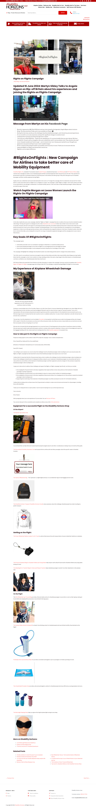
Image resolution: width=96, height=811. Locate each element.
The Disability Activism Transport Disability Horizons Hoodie (28, 504)
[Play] (15, 119)
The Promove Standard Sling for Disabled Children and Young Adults (29, 562)
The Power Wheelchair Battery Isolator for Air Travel (26, 536)
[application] (35, 107)
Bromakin (41, 319)
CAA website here (55, 402)
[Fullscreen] (56, 119)
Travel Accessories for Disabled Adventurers (27, 746)
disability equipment (54, 330)
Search (63, 12)
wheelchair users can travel (49, 223)
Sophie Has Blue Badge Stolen (24, 744)
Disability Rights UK (18, 171)
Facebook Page (58, 123)
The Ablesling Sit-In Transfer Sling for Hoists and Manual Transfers (29, 568)
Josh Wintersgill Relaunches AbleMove (26, 742)
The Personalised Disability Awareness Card (24, 449)
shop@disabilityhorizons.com (81, 797)
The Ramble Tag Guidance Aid (20, 412)
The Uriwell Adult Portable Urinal (21, 686)
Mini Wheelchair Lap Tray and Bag (23, 597)
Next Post (87, 778)
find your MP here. (50, 398)
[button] (36, 108)
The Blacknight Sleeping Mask (20, 712)
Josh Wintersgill (61, 171)
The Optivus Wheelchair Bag (20, 477)
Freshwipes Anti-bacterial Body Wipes (22, 659)
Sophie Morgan (42, 171)
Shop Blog (16, 81)
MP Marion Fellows (72, 171)
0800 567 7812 (15, 1)
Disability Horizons (19, 805)
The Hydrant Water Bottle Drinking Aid (22, 625)
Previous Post (10, 778)
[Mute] (54, 119)
